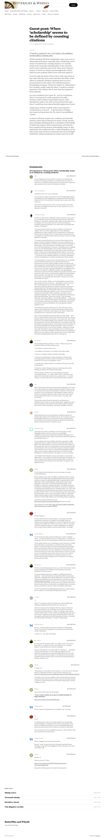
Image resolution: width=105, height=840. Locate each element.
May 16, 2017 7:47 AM (71, 469)
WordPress (98, 835)
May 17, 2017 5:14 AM (75, 664)
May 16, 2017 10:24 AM (71, 533)
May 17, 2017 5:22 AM (71, 688)
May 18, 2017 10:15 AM (71, 754)
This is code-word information (90, 156)
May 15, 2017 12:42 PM (71, 175)
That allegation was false (14, 807)
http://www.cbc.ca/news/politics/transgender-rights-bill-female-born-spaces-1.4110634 (54, 505)
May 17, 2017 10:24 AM (71, 738)
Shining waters (10, 793)
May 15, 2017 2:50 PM (71, 340)
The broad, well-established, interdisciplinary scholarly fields (51, 54)
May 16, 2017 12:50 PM (71, 564)
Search (73, 5)
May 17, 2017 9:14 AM (66, 706)
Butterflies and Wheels (17, 821)
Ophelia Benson (37, 44)
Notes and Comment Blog (48, 44)
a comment (41, 53)
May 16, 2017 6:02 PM (71, 640)
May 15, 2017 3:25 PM (71, 384)
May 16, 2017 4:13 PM (71, 624)
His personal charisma (12, 156)
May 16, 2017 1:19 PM (71, 597)
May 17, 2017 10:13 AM (71, 715)
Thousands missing (12, 797)
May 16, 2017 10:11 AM (71, 512)
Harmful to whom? (12, 802)
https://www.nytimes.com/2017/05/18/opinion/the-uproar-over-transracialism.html (50, 764)
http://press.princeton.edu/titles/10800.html (46, 501)
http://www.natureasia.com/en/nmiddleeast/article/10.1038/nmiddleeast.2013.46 (56, 674)
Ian (35, 513)
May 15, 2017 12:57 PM (71, 190)
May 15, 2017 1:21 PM (71, 214)
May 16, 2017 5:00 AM (71, 428)
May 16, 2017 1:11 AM (71, 412)
